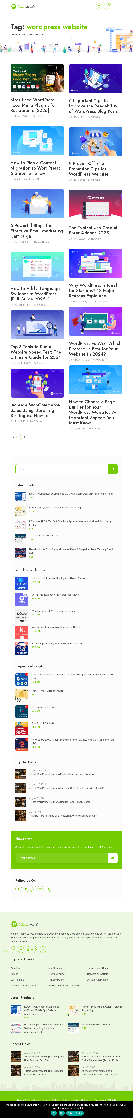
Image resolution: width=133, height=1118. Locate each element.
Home (14, 34)
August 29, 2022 (81, 360)
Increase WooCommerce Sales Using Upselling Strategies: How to (35, 410)
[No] (129, 1109)
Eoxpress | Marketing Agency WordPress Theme (57, 643)
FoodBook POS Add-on (44, 723)
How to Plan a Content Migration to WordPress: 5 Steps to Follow (35, 167)
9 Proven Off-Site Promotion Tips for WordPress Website (89, 168)
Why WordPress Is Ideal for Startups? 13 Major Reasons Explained (93, 290)
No (61, 1113)
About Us (15, 968)
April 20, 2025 (21, 242)
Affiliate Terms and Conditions (65, 985)
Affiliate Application (97, 979)
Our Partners (17, 979)
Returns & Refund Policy (23, 985)
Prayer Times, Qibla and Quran (48, 690)
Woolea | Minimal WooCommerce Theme (54, 611)
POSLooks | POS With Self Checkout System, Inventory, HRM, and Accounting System (43, 1028)
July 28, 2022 (79, 428)
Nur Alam (38, 116)
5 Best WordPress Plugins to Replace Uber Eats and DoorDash (62, 774)
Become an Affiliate (97, 973)
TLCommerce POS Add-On (43, 535)
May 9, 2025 (79, 117)
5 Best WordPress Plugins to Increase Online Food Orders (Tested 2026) (67, 788)
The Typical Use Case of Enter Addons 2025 (93, 230)
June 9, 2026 (21, 116)
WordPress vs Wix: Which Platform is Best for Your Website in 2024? (95, 348)
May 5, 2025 (20, 179)
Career (14, 973)
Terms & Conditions (98, 968)
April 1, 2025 (79, 238)
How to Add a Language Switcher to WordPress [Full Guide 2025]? (35, 293)
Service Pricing (57, 973)
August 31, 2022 (22, 305)
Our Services (55, 968)
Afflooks (102, 301)
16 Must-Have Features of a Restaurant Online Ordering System (63, 815)
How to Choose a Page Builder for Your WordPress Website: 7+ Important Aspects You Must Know (93, 412)
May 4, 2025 (79, 179)
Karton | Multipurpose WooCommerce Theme (56, 627)
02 (24, 436)
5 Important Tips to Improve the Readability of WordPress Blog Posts (93, 105)
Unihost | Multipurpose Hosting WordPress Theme (58, 578)
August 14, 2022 (22, 363)
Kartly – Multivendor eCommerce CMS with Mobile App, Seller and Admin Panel (71, 493)
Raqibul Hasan (41, 242)
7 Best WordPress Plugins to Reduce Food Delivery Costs (59, 801)
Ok (53, 1113)
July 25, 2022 (21, 421)
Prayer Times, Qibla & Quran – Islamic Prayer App (55, 507)
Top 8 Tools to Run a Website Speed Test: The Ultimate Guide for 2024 (36, 351)
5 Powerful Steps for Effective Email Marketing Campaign (37, 230)
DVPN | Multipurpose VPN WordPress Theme (55, 594)
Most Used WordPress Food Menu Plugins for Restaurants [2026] (33, 105)
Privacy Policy (56, 979)
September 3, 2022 (82, 301)
